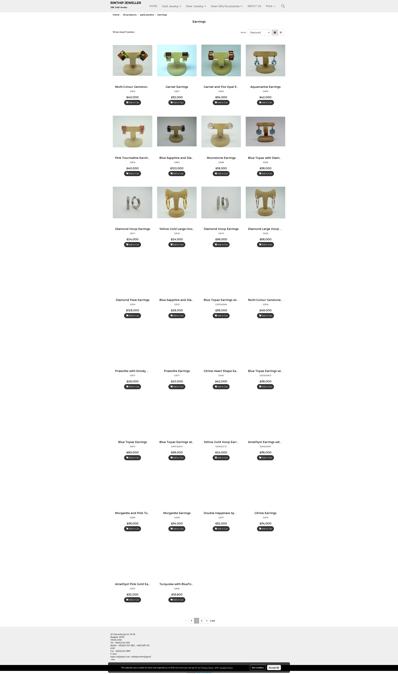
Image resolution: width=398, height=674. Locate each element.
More (269, 6)
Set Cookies (258, 667)
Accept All (274, 667)
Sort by (244, 32)
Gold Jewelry (170, 6)
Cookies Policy (226, 667)
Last (212, 620)
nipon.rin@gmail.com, (120, 657)
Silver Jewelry (195, 6)
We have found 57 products (124, 32)
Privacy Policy (207, 667)
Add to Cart (133, 102)
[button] (283, 6)
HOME (153, 6)
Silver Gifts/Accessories (225, 6)
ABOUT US (254, 6)
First (185, 620)
